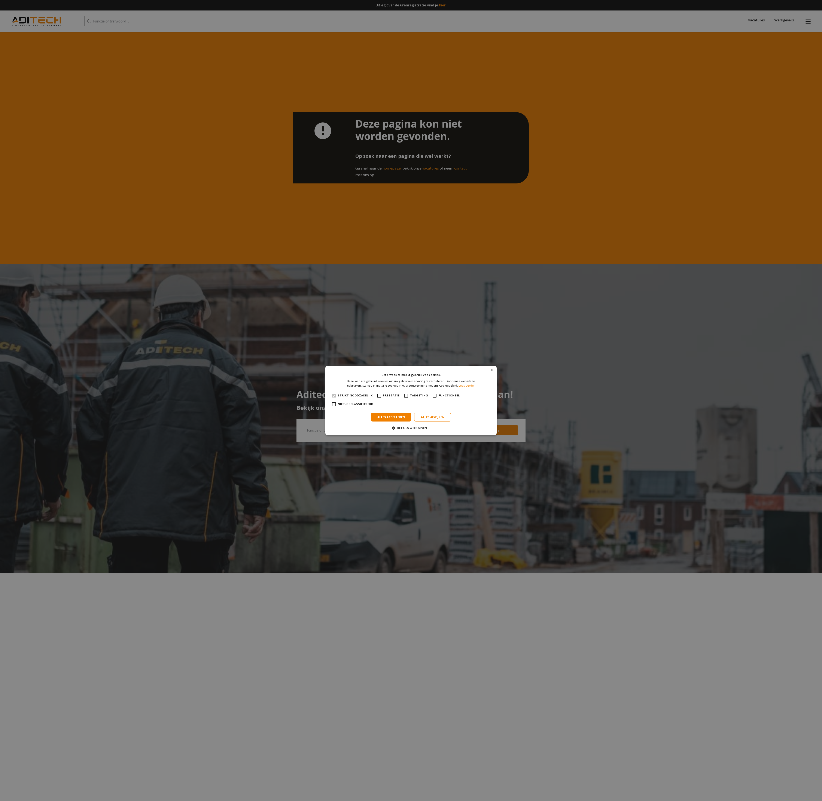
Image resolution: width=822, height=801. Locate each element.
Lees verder (467, 386)
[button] (411, 428)
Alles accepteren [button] (391, 417)
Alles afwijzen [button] (432, 417)
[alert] (411, 400)
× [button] (492, 370)
